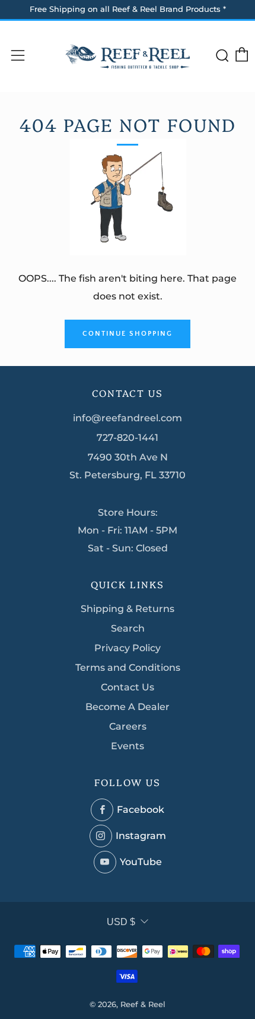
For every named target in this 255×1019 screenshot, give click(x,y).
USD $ (121, 922)
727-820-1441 (127, 437)
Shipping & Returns (127, 608)
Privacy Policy (127, 648)
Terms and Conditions (127, 667)
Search (128, 628)
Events (127, 746)
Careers (127, 726)
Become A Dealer (127, 706)
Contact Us (127, 687)
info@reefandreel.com (127, 418)
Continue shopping (127, 333)
